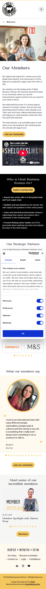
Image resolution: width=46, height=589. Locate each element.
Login (23, 559)
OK (23, 334)
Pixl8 (33, 582)
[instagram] (23, 566)
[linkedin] (17, 566)
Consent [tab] (8, 260)
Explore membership (23, 190)
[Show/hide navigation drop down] (41, 9)
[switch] (40, 308)
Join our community (13, 134)
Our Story (12, 555)
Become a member (29, 555)
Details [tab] (23, 260)
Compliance (34, 559)
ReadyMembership (32, 584)
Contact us (13, 559)
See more (23, 534)
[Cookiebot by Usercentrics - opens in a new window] (29, 253)
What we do (11, 22)
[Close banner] (42, 253)
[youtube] (29, 566)
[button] (14, 355)
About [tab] (37, 260)
